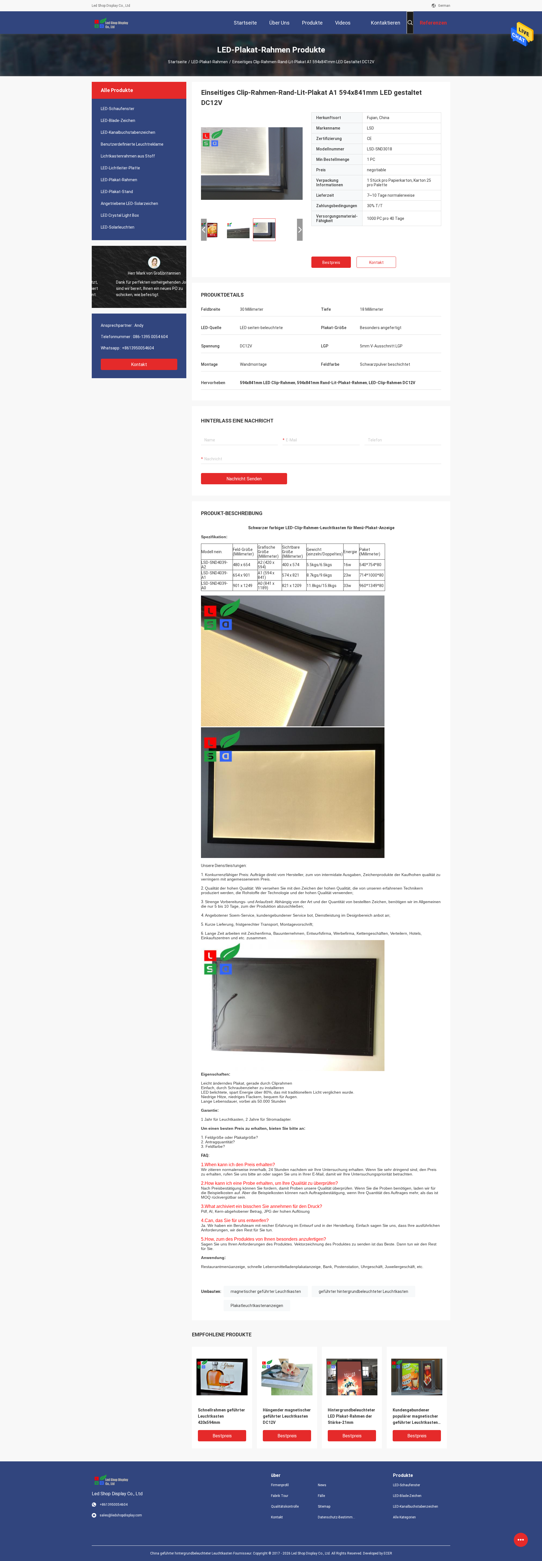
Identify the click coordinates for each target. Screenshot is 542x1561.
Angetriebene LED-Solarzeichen (129, 203)
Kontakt (139, 364)
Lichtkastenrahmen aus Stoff (128, 156)
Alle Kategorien (404, 1517)
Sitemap (324, 1507)
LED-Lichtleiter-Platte (120, 168)
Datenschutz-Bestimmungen (337, 1517)
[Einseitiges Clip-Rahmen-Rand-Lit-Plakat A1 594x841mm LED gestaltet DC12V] (252, 163)
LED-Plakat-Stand (117, 191)
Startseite (177, 62)
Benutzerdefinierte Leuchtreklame (132, 144)
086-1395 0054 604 (150, 336)
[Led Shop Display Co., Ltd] (110, 22)
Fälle (321, 1496)
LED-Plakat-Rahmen (209, 62)
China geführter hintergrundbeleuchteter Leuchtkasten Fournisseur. (201, 1553)
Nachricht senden (244, 478)
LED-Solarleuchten (117, 227)
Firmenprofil (280, 1485)
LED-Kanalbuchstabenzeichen (128, 132)
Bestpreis (331, 262)
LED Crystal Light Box (120, 215)
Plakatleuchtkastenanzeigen (257, 1305)
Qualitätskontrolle (285, 1507)
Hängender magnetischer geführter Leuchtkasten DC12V (287, 1416)
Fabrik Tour (279, 1496)
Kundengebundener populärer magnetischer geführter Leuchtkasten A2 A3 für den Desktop (415, 1417)
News (322, 1485)
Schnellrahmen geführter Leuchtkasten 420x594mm (221, 1416)
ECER (388, 1553)
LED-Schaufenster (117, 108)
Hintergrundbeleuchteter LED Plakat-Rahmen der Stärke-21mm (351, 1416)
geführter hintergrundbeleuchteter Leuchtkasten (363, 1291)
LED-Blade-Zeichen (118, 120)
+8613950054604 (138, 348)
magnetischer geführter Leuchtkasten (266, 1291)
